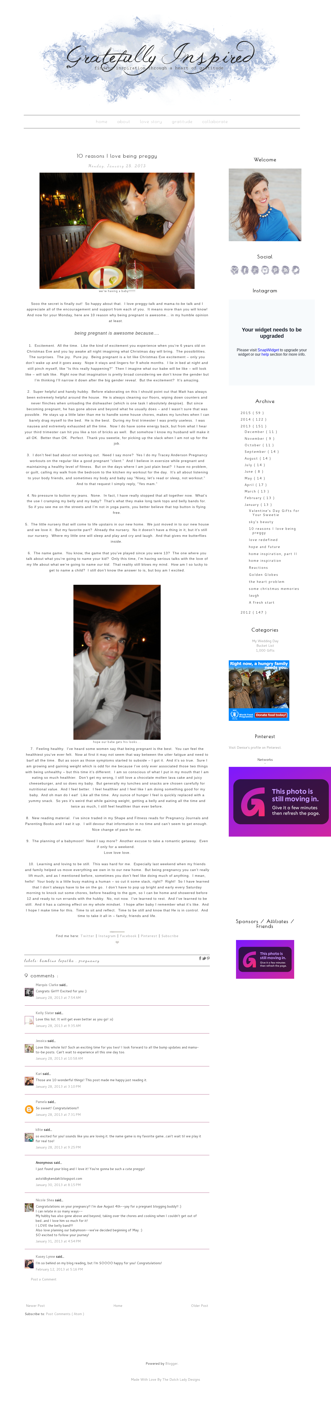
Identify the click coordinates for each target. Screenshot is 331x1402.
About (123, 121)
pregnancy (89, 960)
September (256, 451)
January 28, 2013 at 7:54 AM (58, 997)
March (251, 491)
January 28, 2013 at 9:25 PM (58, 1147)
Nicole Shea (45, 1200)
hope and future (264, 546)
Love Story (151, 121)
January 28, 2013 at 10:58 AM (59, 1058)
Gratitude (182, 121)
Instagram (107, 935)
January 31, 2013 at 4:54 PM (58, 1241)
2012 (246, 612)
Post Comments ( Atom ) (65, 1313)
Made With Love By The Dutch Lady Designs (165, 1379)
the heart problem (267, 581)
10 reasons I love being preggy (272, 530)
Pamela (42, 1101)
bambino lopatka (58, 960)
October (253, 445)
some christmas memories (274, 588)
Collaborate (215, 121)
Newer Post (35, 1305)
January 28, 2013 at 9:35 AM (58, 1025)
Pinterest (149, 935)
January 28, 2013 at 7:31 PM (58, 1114)
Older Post (199, 1305)
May (249, 478)
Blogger (171, 1363)
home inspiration (265, 560)
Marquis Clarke (47, 984)
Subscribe (170, 935)
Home (102, 121)
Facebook (128, 935)
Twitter (87, 935)
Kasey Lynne (46, 1256)
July (249, 464)
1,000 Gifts (265, 650)
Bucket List (265, 645)
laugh (254, 595)
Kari (39, 1073)
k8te (40, 1129)
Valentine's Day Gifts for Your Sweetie (274, 512)
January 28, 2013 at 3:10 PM (58, 1086)
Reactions (258, 567)
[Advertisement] (259, 1017)
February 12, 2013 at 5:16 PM (59, 1269)
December (255, 431)
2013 (246, 426)
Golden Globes (263, 574)
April (249, 484)
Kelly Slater (45, 1012)
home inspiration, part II (273, 553)
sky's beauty (261, 521)
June (249, 471)
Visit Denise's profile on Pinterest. (255, 747)
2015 (246, 412)
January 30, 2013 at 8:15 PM (58, 1184)
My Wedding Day (265, 641)
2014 (246, 419)
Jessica (41, 1040)
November (255, 438)
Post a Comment (43, 1279)
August (252, 458)
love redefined (263, 539)
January (252, 504)
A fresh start (262, 602)
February (253, 497)
